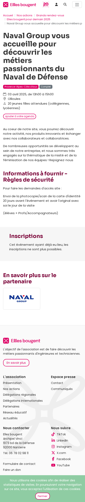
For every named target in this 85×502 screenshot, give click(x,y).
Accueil (8, 15)
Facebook (64, 459)
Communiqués (62, 389)
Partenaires (11, 406)
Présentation (12, 383)
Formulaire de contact (19, 464)
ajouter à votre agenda (19, 116)
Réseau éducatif (15, 412)
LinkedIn (62, 440)
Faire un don (12, 470)
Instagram (64, 447)
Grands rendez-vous (50, 15)
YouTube (63, 465)
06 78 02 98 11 (18, 453)
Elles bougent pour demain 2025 (28, 19)
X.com (61, 453)
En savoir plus (16, 363)
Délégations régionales (19, 395)
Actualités (10, 418)
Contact (57, 383)
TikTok (61, 434)
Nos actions (24, 15)
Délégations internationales (23, 401)
